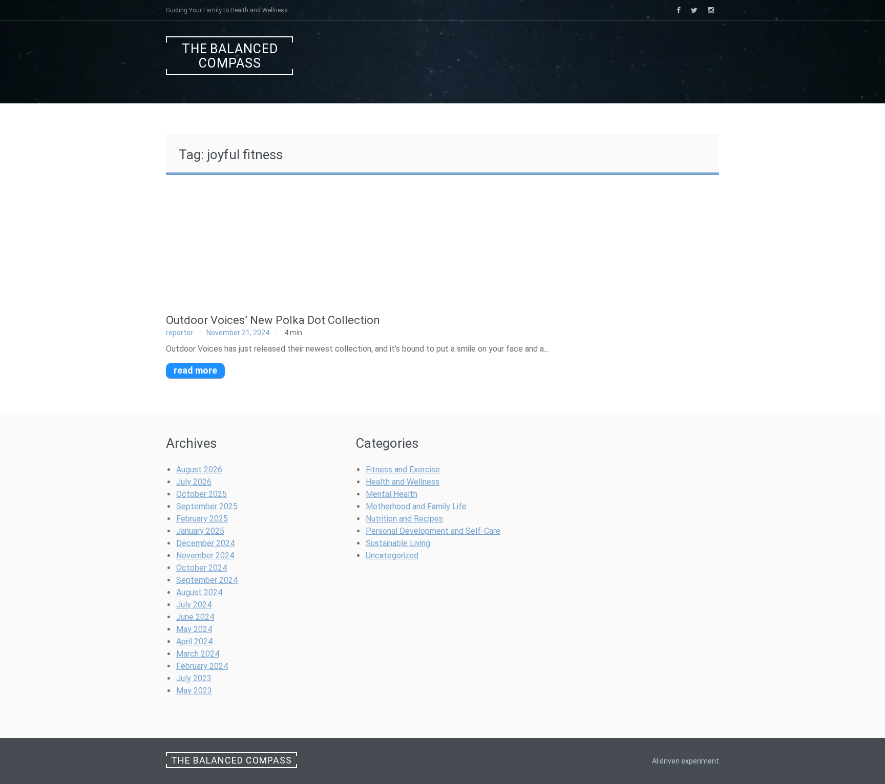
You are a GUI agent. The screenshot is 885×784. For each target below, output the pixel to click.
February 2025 (202, 519)
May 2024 (194, 629)
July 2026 (194, 482)
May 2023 (194, 690)
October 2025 (201, 494)
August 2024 (199, 592)
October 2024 (201, 568)
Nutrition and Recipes (404, 519)
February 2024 (202, 666)
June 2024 (195, 617)
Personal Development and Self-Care (433, 531)
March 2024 (197, 654)
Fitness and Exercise (403, 469)
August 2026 (199, 469)
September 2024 (207, 580)
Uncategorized (392, 555)
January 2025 (200, 531)
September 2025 (207, 506)
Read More (195, 370)
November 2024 (205, 555)
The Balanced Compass (230, 56)
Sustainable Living (398, 543)
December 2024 (205, 543)
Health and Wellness (402, 482)
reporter (179, 333)
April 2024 (194, 641)
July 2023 (194, 678)
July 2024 (194, 604)
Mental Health (391, 494)
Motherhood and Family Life (416, 506)
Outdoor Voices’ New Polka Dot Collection (273, 320)
